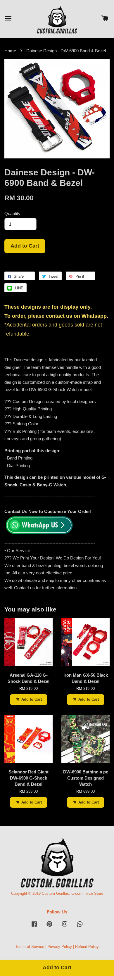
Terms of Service (29, 946)
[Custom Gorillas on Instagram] (65, 927)
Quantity (12, 213)
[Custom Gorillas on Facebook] (34, 927)
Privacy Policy (59, 946)
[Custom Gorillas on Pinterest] (49, 927)
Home (10, 50)
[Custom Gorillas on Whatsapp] (80, 927)
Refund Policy (87, 946)
